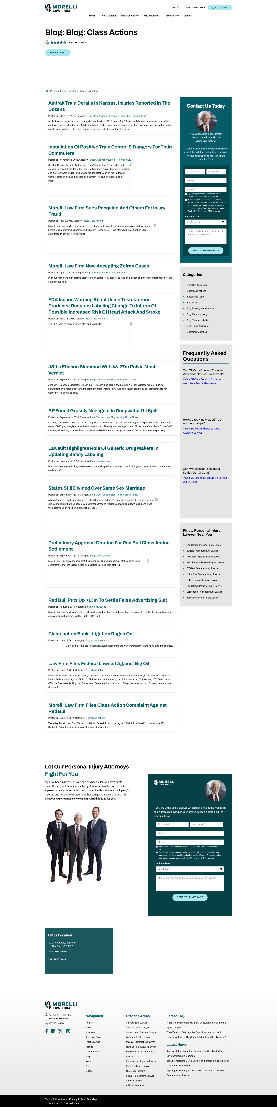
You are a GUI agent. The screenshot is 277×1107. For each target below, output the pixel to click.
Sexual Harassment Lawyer (140, 1076)
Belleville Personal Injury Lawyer (203, 597)
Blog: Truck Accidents (197, 326)
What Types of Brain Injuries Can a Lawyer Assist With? (194, 1032)
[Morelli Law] (63, 8)
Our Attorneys (109, 16)
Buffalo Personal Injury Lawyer (202, 550)
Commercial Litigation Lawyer (141, 1061)
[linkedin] (53, 1032)
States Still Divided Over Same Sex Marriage (96, 488)
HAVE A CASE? (57, 52)
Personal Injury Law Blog (63, 91)
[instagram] (68, 1032)
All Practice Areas (135, 1085)
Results (89, 1046)
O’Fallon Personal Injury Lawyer (203, 568)
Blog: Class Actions (97, 116)
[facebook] (46, 1032)
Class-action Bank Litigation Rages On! (91, 633)
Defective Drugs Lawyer (138, 1066)
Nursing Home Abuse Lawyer (141, 1046)
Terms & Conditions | (57, 1099)
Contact (188, 16)
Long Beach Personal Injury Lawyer (204, 586)
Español (176, 7)
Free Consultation (196, 7)
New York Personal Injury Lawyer (203, 556)
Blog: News (192, 302)
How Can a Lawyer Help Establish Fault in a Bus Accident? (196, 1037)
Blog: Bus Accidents (197, 285)
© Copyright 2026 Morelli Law (62, 1103)
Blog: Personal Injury (136, 116)
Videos (89, 1071)
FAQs (88, 1056)
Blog (88, 1066)
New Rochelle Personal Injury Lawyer (205, 562)
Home (89, 1022)
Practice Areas (129, 16)
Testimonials (92, 1051)
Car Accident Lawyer (136, 1022)
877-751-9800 (221, 7)
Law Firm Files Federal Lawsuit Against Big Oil (98, 663)
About (92, 16)
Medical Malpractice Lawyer (140, 1042)
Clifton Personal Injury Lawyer (202, 580)
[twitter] (60, 1032)
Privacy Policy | (77, 1099)
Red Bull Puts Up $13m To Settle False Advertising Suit (107, 600)
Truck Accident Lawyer (137, 1027)
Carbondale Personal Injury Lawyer (204, 591)
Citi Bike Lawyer (134, 1080)
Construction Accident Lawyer (141, 1032)
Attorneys (90, 1032)
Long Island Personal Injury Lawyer (204, 545)
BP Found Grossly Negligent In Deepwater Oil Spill (103, 410)
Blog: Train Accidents (197, 320)
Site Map (92, 1099)
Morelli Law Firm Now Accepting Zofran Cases (98, 265)
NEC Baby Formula (135, 1071)
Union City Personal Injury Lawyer (204, 574)
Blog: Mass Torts (116, 116)
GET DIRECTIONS (57, 959)
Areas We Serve (151, 16)
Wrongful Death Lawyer (138, 1037)
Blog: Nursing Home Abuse (124, 379)
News (88, 1061)
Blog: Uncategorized (197, 332)
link (221, 155)
